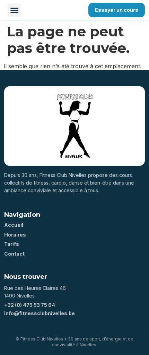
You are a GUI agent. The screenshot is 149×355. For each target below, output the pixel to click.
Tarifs (11, 244)
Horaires (15, 235)
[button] (14, 10)
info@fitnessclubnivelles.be (39, 313)
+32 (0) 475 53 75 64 (29, 305)
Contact (14, 254)
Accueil (13, 225)
